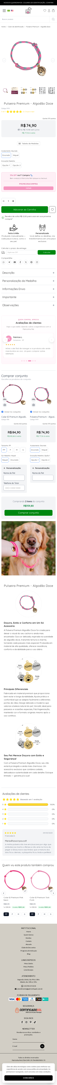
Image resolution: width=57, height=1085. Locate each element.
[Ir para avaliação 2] (24, 360)
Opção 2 (17, 165)
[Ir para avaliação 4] (29, 360)
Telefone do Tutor (11, 483)
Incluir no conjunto (13, 412)
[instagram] (26, 1022)
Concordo (28, 1078)
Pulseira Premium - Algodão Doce (38, 27)
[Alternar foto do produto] (25, 891)
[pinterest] (30, 1022)
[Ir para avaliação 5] (33, 360)
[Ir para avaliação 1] (22, 360)
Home (3, 27)
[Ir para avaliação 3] (26, 360)
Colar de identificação (16, 27)
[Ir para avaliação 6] (35, 360)
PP (4, 450)
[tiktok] (34, 1022)
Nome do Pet (9, 473)
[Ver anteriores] (4, 893)
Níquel (15, 155)
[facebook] (22, 1022)
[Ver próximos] (53, 893)
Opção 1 (6, 165)
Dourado (6, 155)
